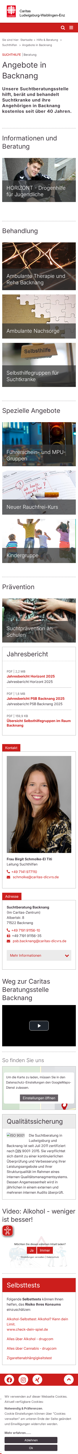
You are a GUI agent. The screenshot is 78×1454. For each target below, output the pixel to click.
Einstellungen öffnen (39, 1098)
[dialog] (40, 1423)
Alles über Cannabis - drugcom (32, 1348)
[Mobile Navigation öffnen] (71, 28)
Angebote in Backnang (37, 45)
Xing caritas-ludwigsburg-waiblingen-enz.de (37, 1379)
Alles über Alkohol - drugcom (30, 1339)
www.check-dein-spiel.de (27, 1329)
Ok (31, 1448)
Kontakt (11, 748)
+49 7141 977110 (24, 872)
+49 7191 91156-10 (25, 930)
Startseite (26, 39)
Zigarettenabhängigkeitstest (29, 1358)
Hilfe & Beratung (48, 39)
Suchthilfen (10, 45)
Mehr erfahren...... (18, 1433)
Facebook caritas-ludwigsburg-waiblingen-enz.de (9, 1379)
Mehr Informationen (25, 955)
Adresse (11, 896)
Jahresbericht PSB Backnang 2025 (36, 698)
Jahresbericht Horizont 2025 (31, 676)
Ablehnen (31, 1440)
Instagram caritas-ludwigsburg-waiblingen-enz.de (23, 1379)
